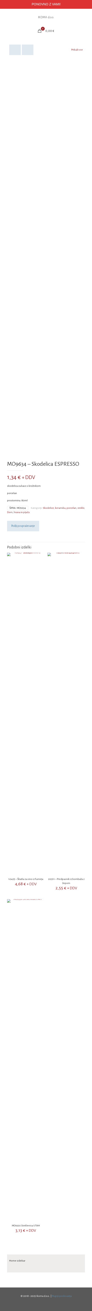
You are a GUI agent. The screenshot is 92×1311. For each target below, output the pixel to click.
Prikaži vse (77, 49)
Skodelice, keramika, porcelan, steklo (63, 508)
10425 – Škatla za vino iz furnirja (25, 879)
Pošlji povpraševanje (23, 525)
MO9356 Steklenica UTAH (26, 1225)
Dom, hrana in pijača (18, 512)
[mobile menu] (86, 17)
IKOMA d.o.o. (46, 17)
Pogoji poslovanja (62, 1296)
